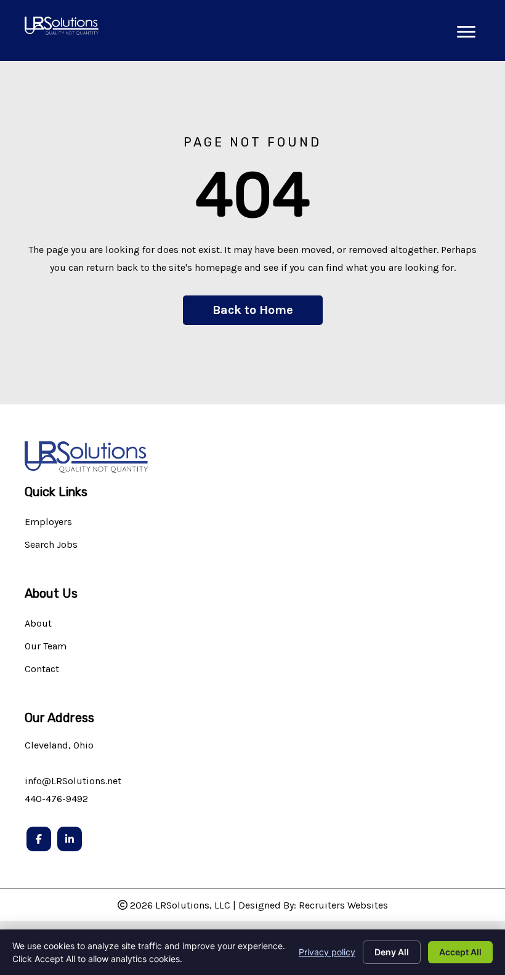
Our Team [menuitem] (46, 646)
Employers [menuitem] (48, 522)
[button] (253, 310)
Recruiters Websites (343, 905)
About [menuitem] (38, 624)
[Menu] (466, 32)
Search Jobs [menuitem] (51, 545)
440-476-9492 (56, 798)
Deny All (391, 952)
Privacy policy (327, 952)
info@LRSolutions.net (73, 781)
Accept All (460, 952)
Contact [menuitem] (42, 669)
